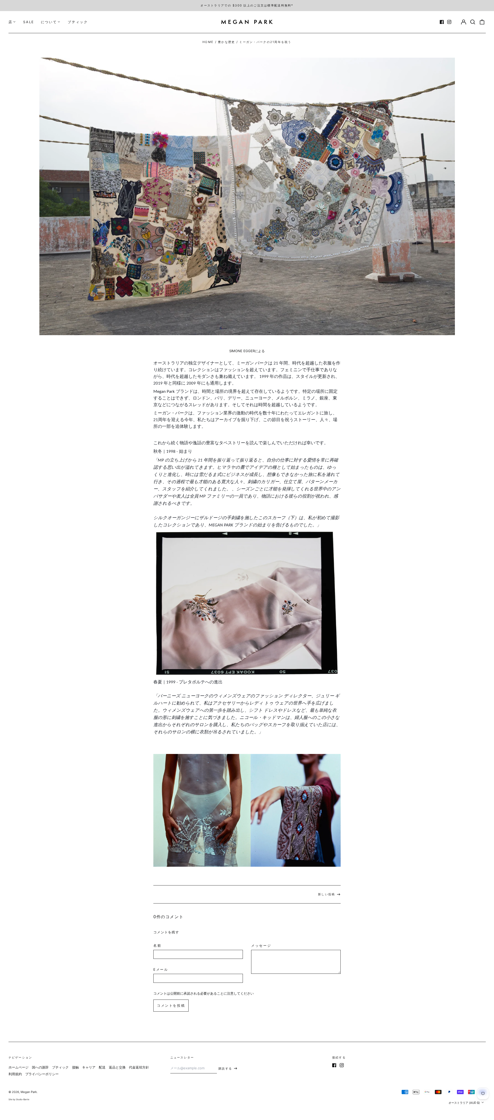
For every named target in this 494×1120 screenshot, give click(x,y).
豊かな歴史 (226, 42)
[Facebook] (442, 22)
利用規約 (15, 1074)
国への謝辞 (40, 1067)
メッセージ (261, 945)
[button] (473, 22)
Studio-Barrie (22, 1099)
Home (208, 42)
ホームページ (18, 1067)
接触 (75, 1067)
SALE (28, 22)
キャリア (88, 1067)
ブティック (78, 22)
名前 (157, 945)
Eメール (160, 969)
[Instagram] (449, 22)
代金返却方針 (139, 1067)
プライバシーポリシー (42, 1074)
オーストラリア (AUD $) (464, 1103)
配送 (102, 1067)
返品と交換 (117, 1067)
